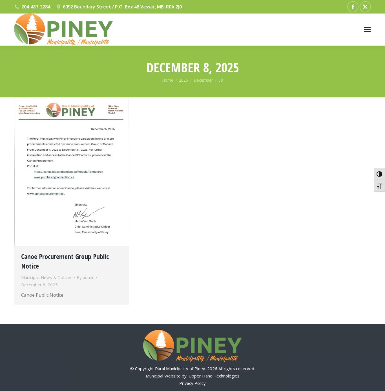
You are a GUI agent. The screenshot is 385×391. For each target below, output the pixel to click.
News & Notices (56, 277)
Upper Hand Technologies (214, 376)
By (85, 277)
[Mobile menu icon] (367, 29)
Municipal (30, 277)
